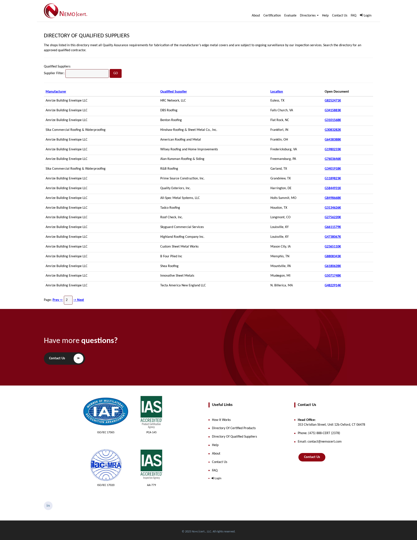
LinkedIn (48, 505)
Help (325, 15)
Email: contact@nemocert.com (320, 441)
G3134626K (333, 208)
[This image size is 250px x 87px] (65, 10)
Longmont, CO (280, 217)
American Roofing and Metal (180, 139)
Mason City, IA (280, 246)
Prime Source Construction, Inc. (182, 178)
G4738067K (333, 237)
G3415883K (333, 110)
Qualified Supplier (173, 92)
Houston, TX (278, 208)
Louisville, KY (279, 227)
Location (276, 92)
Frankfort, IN (279, 130)
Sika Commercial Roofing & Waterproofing (76, 130)
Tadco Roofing (170, 208)
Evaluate (290, 15)
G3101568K (333, 120)
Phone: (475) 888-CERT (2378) (319, 433)
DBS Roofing (168, 110)
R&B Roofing (169, 169)
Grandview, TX (280, 178)
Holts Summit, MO (283, 198)
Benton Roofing (171, 120)
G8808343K (333, 256)
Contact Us (339, 15)
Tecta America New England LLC (183, 285)
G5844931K (333, 188)
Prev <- (58, 300)
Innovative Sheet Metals (177, 275)
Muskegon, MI (280, 275)
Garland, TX (278, 169)
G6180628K (333, 266)
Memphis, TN (279, 256)
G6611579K (333, 227)
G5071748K (333, 275)
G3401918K (333, 169)
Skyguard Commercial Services (182, 227)
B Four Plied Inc (171, 256)
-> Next (78, 300)
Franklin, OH (279, 139)
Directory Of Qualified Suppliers (86, 36)
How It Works (221, 420)
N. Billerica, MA (281, 285)
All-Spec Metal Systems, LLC (180, 198)
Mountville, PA (280, 266)
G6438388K (333, 139)
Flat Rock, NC (279, 120)
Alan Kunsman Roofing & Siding (182, 159)
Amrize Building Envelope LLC (67, 100)
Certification (272, 15)
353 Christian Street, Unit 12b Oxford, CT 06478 (331, 422)
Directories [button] (308, 15)
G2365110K (333, 246)
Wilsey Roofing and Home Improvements (189, 149)
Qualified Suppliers (57, 66)
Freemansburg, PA (283, 159)
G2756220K (333, 217)
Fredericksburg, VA (283, 149)
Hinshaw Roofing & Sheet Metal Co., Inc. (188, 130)
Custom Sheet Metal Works (179, 246)
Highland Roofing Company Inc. (182, 237)
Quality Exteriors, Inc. (175, 188)
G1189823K (333, 178)
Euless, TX (277, 100)
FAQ (353, 15)
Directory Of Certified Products (234, 428)
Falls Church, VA (281, 110)
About (256, 15)
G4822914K (333, 285)
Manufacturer (56, 92)
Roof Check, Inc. (171, 217)
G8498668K (333, 198)
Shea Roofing (169, 266)
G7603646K (333, 159)
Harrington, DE (280, 188)
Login (367, 15)
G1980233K (333, 149)
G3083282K (333, 130)
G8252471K (333, 100)
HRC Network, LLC (173, 100)
